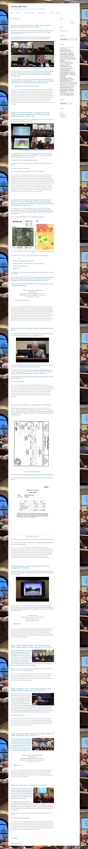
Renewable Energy (65, 84)
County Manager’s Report (42, 37)
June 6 (18, 633)
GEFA (27, 388)
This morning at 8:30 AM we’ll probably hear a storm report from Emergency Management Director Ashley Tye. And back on (21, 740)
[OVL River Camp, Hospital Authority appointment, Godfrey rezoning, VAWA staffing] (32, 149)
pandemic (49, 97)
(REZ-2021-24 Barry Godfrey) (39, 210)
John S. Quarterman (38, 191)
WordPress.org (63, 117)
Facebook (62, 30)
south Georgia (27, 186)
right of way (44, 393)
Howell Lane (26, 391)
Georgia (29, 94)
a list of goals (24, 813)
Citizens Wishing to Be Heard (17, 38)
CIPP (31, 630)
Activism (62, 47)
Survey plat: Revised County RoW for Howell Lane (32, 471)
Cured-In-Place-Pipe (15, 632)
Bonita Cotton (14, 92)
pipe (12, 635)
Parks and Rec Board (17, 801)
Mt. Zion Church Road (35, 97)
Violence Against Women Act (24, 102)
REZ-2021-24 (27, 99)
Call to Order (18, 300)
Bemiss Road (42, 90)
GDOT (22, 821)
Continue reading (35, 86)
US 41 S (40, 678)
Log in (61, 112)
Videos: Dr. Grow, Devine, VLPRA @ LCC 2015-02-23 (29, 785)
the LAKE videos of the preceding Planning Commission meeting (38, 605)
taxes (29, 100)
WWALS (27, 176)
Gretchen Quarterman (46, 675)
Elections (71, 51)
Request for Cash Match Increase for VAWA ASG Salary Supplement (31, 263)
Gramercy (25, 824)
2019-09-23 (31, 386)
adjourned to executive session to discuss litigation (28, 710)
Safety (50, 89)
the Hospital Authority (27, 160)
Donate (58, 13)
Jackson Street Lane (43, 632)
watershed (38, 189)
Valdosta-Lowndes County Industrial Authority (67, 91)
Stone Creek (25, 827)
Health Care (33, 628)
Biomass (67, 47)
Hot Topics (18, 13)
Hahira (62, 61)
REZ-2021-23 (22, 99)
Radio (41, 673)
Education (64, 51)
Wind (62, 95)
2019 (20, 630)
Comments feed (63, 115)
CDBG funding (27, 705)
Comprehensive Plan (41, 30)
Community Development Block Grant (33, 92)
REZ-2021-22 (17, 99)
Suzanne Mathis (23, 100)
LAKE (32, 95)
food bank (24, 94)
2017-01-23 (24, 720)
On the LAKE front (19, 6)
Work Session (33, 394)
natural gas (63, 80)
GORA (23, 389)
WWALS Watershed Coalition (17, 191)
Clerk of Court (39, 386)
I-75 (38, 824)
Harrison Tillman (20, 391)
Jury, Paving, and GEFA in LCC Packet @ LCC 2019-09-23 (31, 405)
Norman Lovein (43, 97)
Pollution (62, 83)
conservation (16, 179)
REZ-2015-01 (45, 826)
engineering (22, 388)
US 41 (42, 827)
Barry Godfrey (37, 90)
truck (25, 394)
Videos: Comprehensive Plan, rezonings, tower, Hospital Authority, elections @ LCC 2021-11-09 (31, 26)
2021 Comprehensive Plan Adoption (36, 216)
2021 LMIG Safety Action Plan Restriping (39, 255)
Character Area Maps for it (29, 81)
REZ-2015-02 (50, 826)
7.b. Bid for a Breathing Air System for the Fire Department (33, 376)
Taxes (15, 90)
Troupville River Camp (37, 188)
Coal (72, 47)
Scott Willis (20, 827)
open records (38, 393)
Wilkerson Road (36, 102)
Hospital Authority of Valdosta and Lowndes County (39, 311)
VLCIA (63, 94)
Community (63, 48)
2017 (21, 675)
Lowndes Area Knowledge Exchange (46, 95)
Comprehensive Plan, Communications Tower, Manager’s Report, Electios (32, 68)
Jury (30, 391)
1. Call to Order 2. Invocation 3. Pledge (21, 86)
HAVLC (32, 94)
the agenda (15, 272)
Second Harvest (37, 99)
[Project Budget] (32, 534)
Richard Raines (14, 827)
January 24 (13, 676)
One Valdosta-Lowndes (19, 184)
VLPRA (31, 823)
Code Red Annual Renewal (23, 265)
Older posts (14, 838)
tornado (30, 723)
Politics (71, 81)
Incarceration (69, 62)
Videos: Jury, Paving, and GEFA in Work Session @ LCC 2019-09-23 (32, 329)
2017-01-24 (24, 675)
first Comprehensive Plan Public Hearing (39, 82)
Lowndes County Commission (43, 89)
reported (28, 791)
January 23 (19, 721)
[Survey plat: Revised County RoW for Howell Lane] (32, 470)
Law (35, 89)
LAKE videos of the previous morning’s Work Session (28, 72)
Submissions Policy (42, 13)
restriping (31, 184)
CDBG (18, 92)
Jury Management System (34, 409)
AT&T (32, 90)
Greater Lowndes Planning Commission (68, 57)
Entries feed (62, 113)
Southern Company (70, 85)
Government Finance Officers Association (38, 389)
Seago (30, 678)
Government (28, 384)
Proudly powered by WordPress (17, 843)
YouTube (66, 30)
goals (16, 824)
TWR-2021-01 (39, 100)
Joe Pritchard (42, 824)
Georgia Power (64, 55)
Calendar (51, 13)
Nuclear (68, 80)
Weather (13, 675)
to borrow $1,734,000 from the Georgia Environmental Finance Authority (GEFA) (35, 474)
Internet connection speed (19, 95)
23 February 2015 (41, 823)
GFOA (20, 389)
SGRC (12, 90)
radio (17, 678)
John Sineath (28, 95)
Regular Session (16, 635)
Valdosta (13, 102)
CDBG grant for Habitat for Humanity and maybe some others (21, 652)
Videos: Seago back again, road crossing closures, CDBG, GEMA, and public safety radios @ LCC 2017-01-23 (31, 689)
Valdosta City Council (47, 628)
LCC (36, 391)
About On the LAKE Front (29, 13)
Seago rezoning (14, 662)
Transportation (20, 90)
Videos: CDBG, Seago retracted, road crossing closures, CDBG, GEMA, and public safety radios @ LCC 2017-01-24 (31, 646)
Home (12, 13)
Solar (63, 85)
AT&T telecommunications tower (29, 212)
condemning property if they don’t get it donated (29, 366)
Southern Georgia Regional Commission (38, 186)
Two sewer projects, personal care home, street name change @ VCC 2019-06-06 (30, 567)
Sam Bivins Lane (23, 635)
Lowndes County (14, 97)
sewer (29, 635)
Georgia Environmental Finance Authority (40, 388)
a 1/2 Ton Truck (39, 413)
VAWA (16, 102)
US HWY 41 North (46, 100)
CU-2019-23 (50, 630)
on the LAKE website (32, 272)
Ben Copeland (49, 90)
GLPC (71, 55)
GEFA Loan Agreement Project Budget (32, 536)
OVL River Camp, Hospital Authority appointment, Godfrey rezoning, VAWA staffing (32, 150)
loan (39, 391)
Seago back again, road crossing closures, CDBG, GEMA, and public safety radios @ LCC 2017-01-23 (32, 734)
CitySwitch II (22, 92)
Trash (28, 823)
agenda (17, 605)
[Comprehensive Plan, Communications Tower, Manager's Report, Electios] (32, 66)
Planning (64, 81)
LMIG (37, 95)
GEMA (31, 675)
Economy (32, 89)
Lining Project (26, 633)
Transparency (14, 386)
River (51, 184)
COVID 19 (16, 94)
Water (24, 90)
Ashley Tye (29, 720)
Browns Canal (24, 630)
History (62, 62)
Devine (49, 823)
